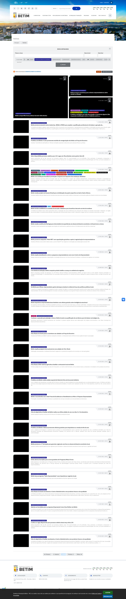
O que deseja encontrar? (66, 6)
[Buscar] (76, 8)
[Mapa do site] (32, 8)
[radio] (30, 59)
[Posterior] (109, 59)
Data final (100, 53)
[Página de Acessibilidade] (36, 8)
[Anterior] (24, 59)
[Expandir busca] (110, 49)
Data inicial (87, 53)
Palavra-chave (19, 53)
